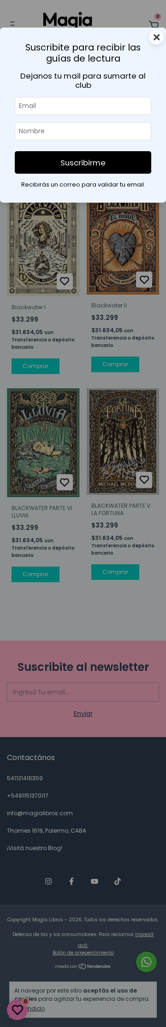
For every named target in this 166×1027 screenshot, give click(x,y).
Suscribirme (83, 162)
